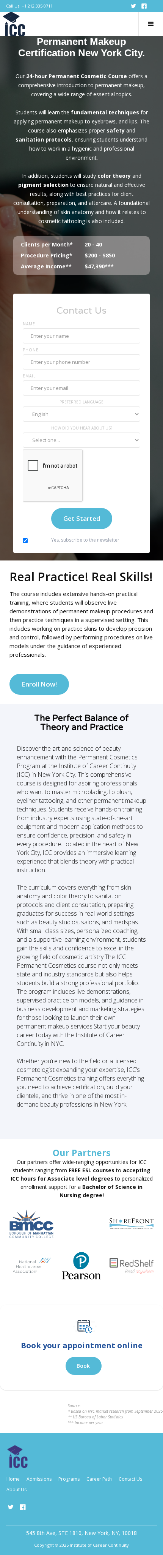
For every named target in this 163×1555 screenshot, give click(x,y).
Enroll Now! (39, 684)
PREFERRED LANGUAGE (81, 402)
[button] (150, 24)
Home (13, 1479)
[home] (14, 24)
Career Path (99, 1479)
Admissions (39, 1479)
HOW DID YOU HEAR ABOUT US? (81, 428)
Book (83, 1365)
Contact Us (130, 1479)
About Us (16, 1489)
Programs (69, 1479)
